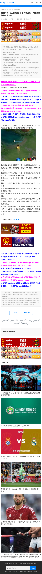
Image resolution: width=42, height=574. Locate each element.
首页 (10, 9)
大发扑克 (28, 320)
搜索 (33, 568)
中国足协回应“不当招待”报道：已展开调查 (15, 426)
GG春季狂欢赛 (22, 571)
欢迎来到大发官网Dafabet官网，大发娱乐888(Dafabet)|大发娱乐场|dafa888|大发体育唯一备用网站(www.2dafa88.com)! (21, 271)
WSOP (35, 571)
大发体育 (15, 219)
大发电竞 (36, 320)
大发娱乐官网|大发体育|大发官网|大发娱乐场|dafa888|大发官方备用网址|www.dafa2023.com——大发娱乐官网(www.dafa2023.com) (21, 117)
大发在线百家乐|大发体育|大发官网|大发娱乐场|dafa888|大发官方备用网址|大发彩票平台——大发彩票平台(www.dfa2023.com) (21, 108)
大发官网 (20, 320)
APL (10, 571)
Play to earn (7, 2)
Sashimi (29, 571)
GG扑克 (14, 571)
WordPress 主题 (31, 563)
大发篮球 (16, 323)
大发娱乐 (13, 320)
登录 (32, 2)
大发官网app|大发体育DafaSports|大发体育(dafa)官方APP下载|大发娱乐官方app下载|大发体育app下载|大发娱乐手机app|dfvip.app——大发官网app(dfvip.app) (21, 99)
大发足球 (24, 323)
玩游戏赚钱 (11, 331)
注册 (36, 2)
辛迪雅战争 (17, 9)
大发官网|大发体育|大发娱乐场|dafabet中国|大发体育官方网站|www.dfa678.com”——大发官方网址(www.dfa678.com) (20, 256)
